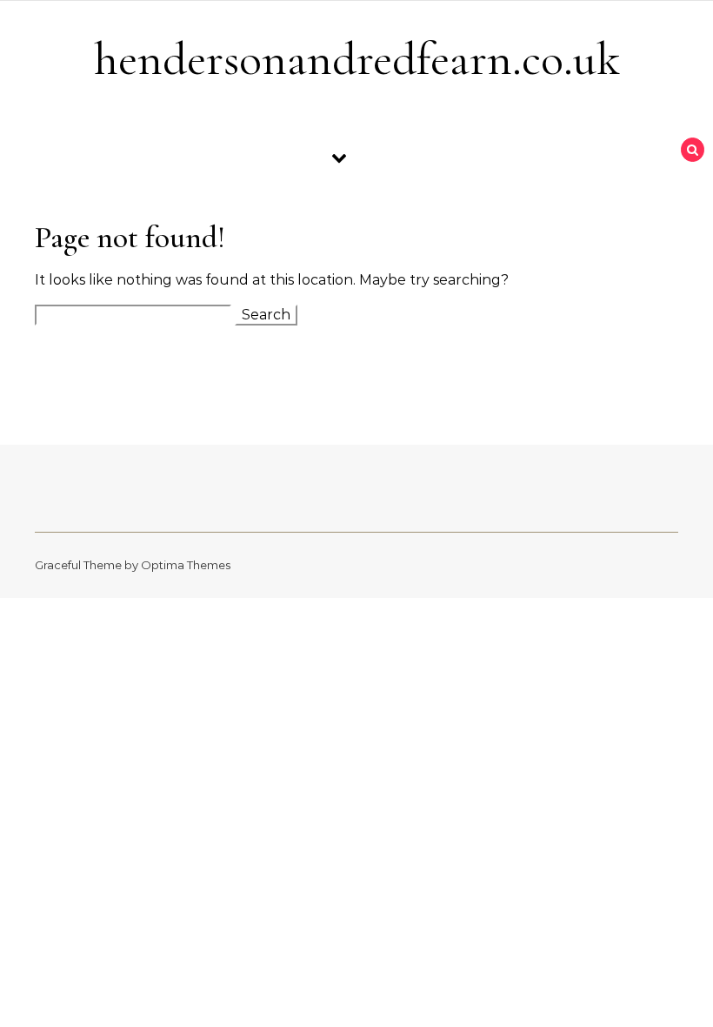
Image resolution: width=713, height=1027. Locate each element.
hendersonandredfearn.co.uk (357, 58)
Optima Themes (185, 565)
